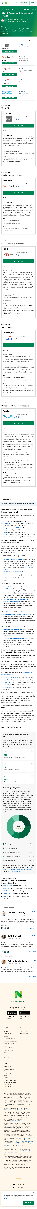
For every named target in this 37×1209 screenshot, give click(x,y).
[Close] (34, 1193)
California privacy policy (9, 1076)
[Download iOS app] (12, 1013)
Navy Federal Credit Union (12, 528)
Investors (7, 1057)
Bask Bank (7, 180)
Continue (28, 1202)
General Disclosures (25, 1144)
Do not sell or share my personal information (10, 1084)
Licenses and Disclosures (23, 1109)
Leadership (7, 1033)
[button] (5, 33)
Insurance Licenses (16, 1120)
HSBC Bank (7, 682)
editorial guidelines (14, 871)
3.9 (22, 91)
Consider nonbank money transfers (15, 614)
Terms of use (8, 1066)
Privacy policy (8, 1073)
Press (5, 1052)
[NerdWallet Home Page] (6, 2)
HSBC (5, 249)
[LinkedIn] (35, 912)
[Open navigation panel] (2, 2)
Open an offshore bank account (14, 638)
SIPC (27, 1138)
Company (7, 1031)
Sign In (24, 2)
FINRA (23, 1138)
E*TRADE (6, 523)
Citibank (6, 685)
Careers (6, 1036)
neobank (24, 452)
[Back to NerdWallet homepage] (2, 9)
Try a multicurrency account (13, 559)
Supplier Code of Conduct (9, 1070)
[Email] (33, 912)
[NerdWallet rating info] (26, 117)
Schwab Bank (9, 113)
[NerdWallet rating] (29, 41)
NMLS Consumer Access (10, 1109)
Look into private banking (12, 629)
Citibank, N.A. (9, 333)
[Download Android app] (24, 1013)
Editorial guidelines (10, 1043)
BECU (5, 521)
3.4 (22, 68)
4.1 (22, 80)
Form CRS (24, 1141)
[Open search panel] (17, 3)
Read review (9, 51)
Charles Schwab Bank (10, 677)
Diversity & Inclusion (10, 1041)
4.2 (22, 45)
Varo (5, 532)
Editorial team (8, 1050)
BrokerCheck (19, 1145)
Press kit (6, 1055)
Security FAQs (24, 1033)
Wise (5, 535)
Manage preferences (14, 1202)
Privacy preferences (10, 1080)
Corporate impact (9, 1038)
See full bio (31, 928)
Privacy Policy (14, 1142)
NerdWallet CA (20, 1187)
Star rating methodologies (8, 1046)
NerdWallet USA (20, 1184)
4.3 (22, 57)
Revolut (6, 411)
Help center (23, 1031)
